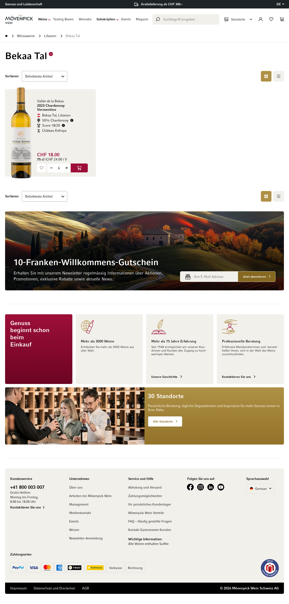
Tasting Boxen (63, 19)
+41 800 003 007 (27, 487)
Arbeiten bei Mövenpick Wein (90, 495)
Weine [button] (42, 19)
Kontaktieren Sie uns (25, 507)
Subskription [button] (105, 19)
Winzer (74, 529)
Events (126, 19)
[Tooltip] (71, 120)
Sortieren (12, 76)
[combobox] (186, 19)
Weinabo (85, 19)
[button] (280, 4)
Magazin (142, 19)
